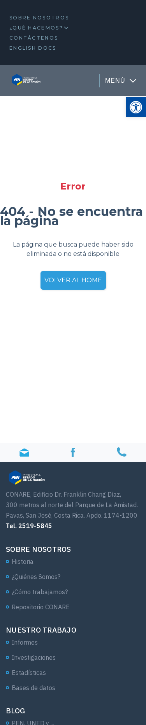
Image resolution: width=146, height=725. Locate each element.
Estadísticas (29, 672)
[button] (136, 107)
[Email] (24, 452)
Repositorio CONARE (41, 607)
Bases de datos (33, 688)
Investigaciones (34, 657)
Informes (25, 642)
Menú (115, 80)
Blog (15, 710)
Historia (22, 561)
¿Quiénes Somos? (36, 577)
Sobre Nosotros (39, 18)
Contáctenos (33, 38)
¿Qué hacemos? (36, 28)
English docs (32, 48)
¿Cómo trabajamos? (40, 592)
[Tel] (121, 452)
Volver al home (73, 280)
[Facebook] (73, 452)
